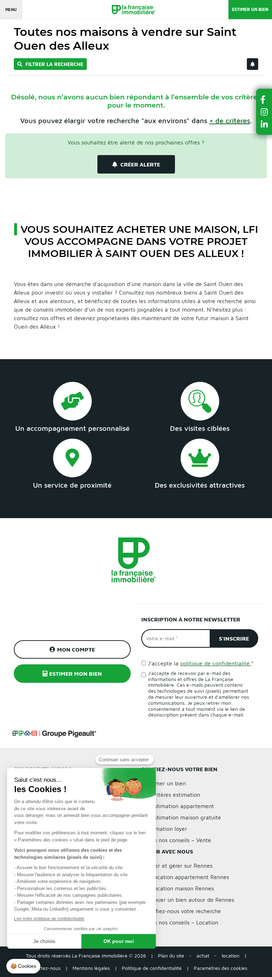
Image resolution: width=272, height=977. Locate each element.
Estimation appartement (182, 806)
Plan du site (171, 956)
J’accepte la (201, 663)
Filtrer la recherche (53, 64)
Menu (11, 9)
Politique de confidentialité (152, 968)
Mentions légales (91, 968)
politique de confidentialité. (215, 663)
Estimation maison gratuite (186, 817)
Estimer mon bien (75, 673)
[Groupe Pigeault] (54, 733)
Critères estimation (175, 794)
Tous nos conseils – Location (182, 922)
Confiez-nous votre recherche (183, 911)
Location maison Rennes (182, 888)
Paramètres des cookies (220, 968)
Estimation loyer (166, 828)
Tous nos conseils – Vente (178, 840)
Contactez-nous (43, 968)
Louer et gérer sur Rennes (179, 865)
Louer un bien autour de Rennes (192, 899)
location (230, 956)
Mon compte (76, 649)
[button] (264, 99)
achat (203, 956)
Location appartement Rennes (190, 877)
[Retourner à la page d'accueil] (130, 10)
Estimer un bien (250, 9)
